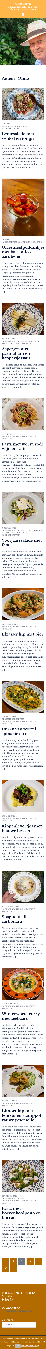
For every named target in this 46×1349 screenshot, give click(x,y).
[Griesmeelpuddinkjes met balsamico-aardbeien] (23, 207)
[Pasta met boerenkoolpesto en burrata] (23, 1176)
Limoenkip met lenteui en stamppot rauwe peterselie (21, 1115)
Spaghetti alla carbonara (15, 919)
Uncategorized (33, 530)
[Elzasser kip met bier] (23, 604)
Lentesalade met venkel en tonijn (18, 136)
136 (5, 1268)
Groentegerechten (13, 341)
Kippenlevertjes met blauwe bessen (22, 828)
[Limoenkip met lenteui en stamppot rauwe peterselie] (23, 1080)
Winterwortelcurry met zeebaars (21, 1016)
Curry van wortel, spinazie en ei (19, 731)
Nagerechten (9, 242)
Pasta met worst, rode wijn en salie (23, 446)
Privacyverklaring (30, 1345)
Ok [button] (18, 1346)
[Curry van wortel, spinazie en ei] (23, 696)
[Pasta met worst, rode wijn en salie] (23, 414)
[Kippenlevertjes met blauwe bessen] (23, 796)
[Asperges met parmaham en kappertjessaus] (23, 319)
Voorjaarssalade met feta (22, 542)
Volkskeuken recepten (14, 126)
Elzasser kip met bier (23, 634)
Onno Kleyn (23, 3)
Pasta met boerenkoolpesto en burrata (21, 1213)
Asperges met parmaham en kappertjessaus (16, 353)
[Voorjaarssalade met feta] (23, 508)
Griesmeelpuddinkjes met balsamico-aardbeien (23, 252)
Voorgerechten (11, 128)
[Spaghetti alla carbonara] (23, 886)
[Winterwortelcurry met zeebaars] (23, 983)
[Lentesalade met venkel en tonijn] (23, 103)
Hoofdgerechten (11, 436)
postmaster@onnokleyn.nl (19, 1311)
